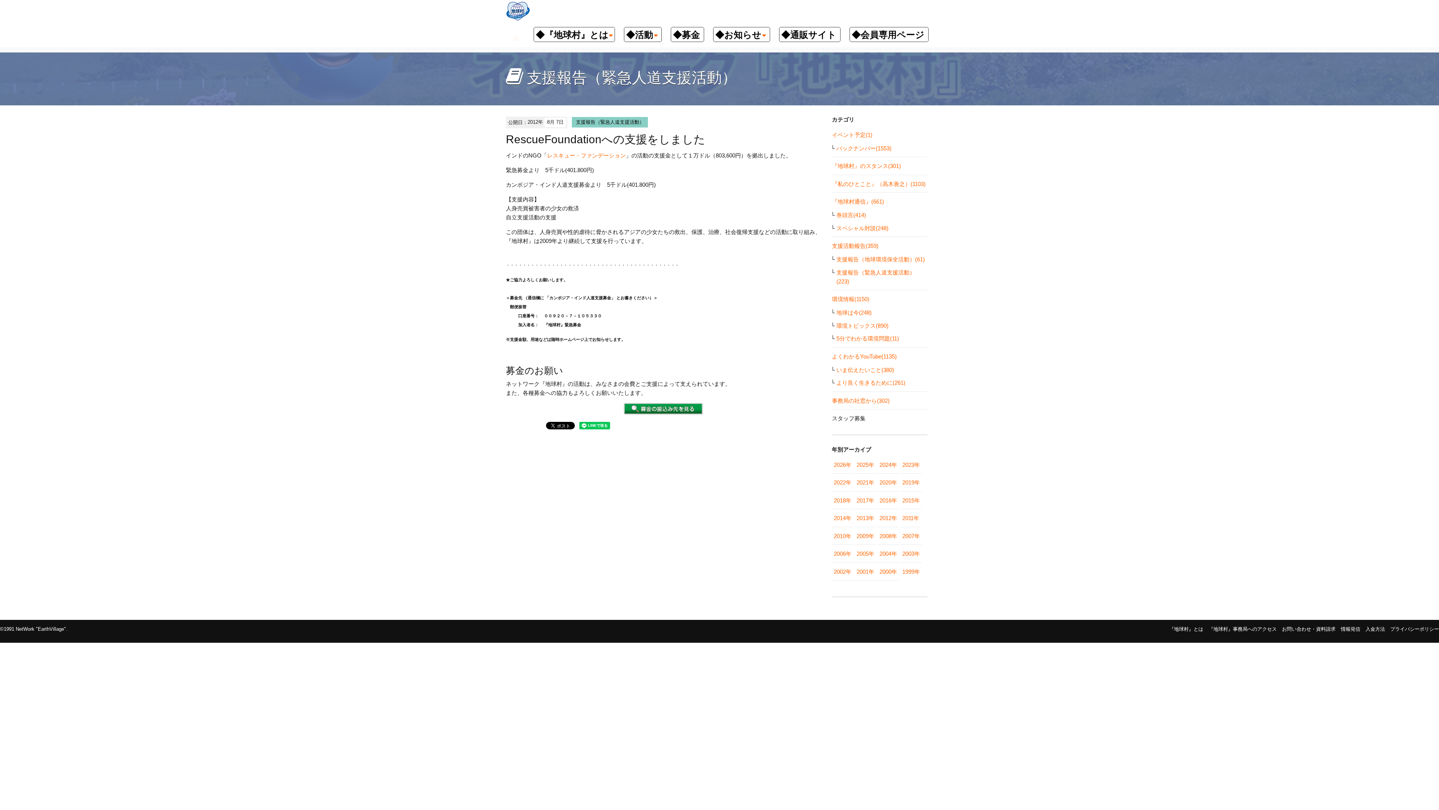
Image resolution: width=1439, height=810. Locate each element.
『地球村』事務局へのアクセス (1243, 629)
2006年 (842, 553)
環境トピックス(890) (862, 325)
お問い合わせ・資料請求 (1309, 629)
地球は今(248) (854, 312)
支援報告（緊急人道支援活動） (610, 122)
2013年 (865, 518)
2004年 (888, 553)
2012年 (888, 518)
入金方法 (1375, 629)
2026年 (842, 465)
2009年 (865, 536)
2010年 (842, 536)
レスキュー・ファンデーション (586, 155)
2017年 (865, 500)
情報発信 (1350, 629)
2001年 (865, 571)
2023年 (911, 465)
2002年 (842, 571)
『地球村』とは (1186, 629)
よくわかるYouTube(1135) (864, 356)
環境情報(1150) (850, 299)
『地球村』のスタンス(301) (866, 166)
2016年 (888, 500)
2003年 (911, 553)
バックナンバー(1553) (864, 148)
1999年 (911, 571)
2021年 (865, 482)
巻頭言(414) (851, 215)
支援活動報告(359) (855, 246)
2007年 (911, 536)
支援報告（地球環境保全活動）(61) (880, 259)
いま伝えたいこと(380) (865, 370)
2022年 (842, 482)
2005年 (865, 553)
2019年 (911, 482)
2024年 (888, 465)
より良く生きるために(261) (870, 383)
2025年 (865, 465)
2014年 (842, 518)
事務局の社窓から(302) (861, 401)
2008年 (888, 536)
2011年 (910, 518)
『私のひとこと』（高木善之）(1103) (879, 184)
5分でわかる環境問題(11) (867, 338)
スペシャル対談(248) (862, 228)
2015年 (911, 500)
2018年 (842, 500)
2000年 (888, 571)
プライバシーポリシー (1414, 629)
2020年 (888, 482)
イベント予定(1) (852, 135)
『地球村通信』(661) (858, 201)
